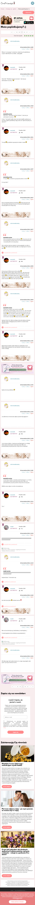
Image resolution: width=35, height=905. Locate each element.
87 (26, 32)
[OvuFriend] (8, 4)
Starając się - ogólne (11, 9)
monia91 (12, 67)
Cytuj (23, 49)
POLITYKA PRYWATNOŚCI (20, 890)
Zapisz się (15, 732)
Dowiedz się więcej (17, 898)
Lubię (27, 49)
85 (21, 32)
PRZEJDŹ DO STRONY (17, 902)
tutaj (4, 727)
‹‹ (11, 32)
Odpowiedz (28, 12)
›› (32, 32)
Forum (2, 9)
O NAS (11, 890)
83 (16, 32)
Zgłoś (31, 49)
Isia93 (12, 526)
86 (24, 32)
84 (19, 32)
